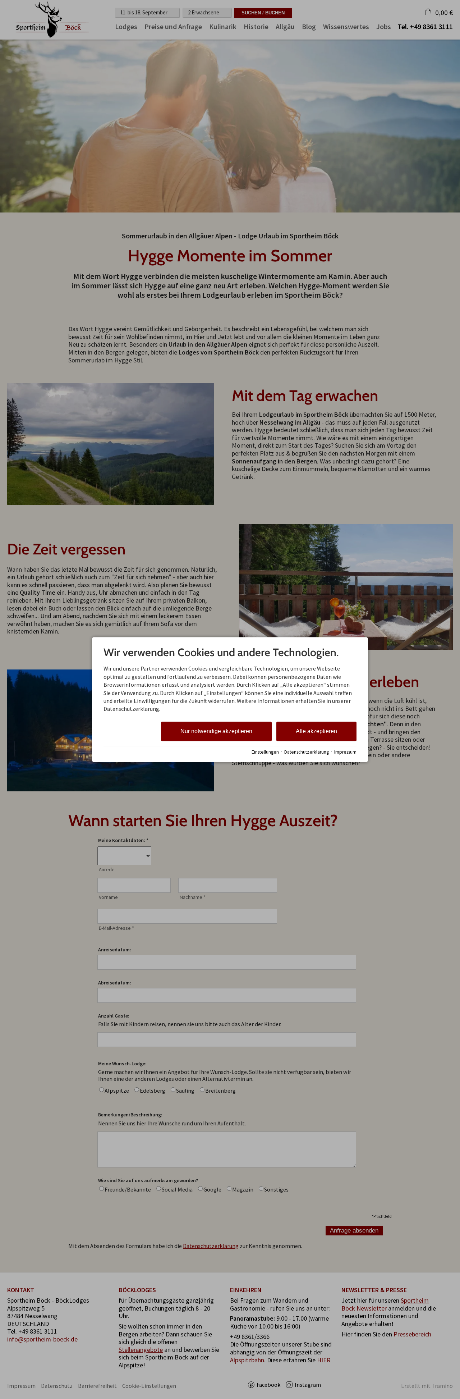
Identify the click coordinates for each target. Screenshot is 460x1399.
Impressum (345, 752)
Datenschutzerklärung (306, 752)
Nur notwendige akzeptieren (216, 731)
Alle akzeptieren (316, 731)
